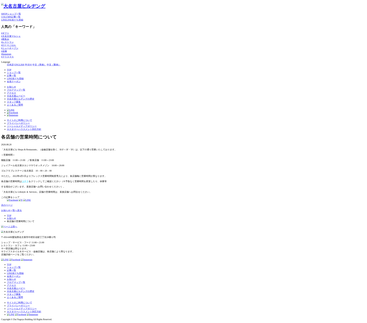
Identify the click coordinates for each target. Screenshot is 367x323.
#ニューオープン (9, 48)
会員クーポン (14, 81)
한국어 (28, 64)
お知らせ (11, 87)
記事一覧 (11, 75)
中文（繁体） (53, 64)
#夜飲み (5, 39)
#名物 (4, 51)
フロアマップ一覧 (16, 90)
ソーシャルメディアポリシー (22, 126)
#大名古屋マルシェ (11, 36)
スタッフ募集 (14, 102)
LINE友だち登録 (15, 78)
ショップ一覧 (14, 72)
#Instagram (6, 54)
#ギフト (5, 33)
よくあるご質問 (15, 105)
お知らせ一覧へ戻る (11, 210)
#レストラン (7, 42)
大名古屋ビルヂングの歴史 (20, 99)
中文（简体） (39, 64)
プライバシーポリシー (18, 123)
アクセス (11, 93)
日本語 (10, 64)
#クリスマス (7, 57)
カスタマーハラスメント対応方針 (24, 129)
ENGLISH (19, 64)
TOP (9, 70)
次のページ (7, 205)
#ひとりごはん (8, 45)
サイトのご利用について (19, 120)
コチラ (25, 181)
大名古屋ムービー (16, 96)
